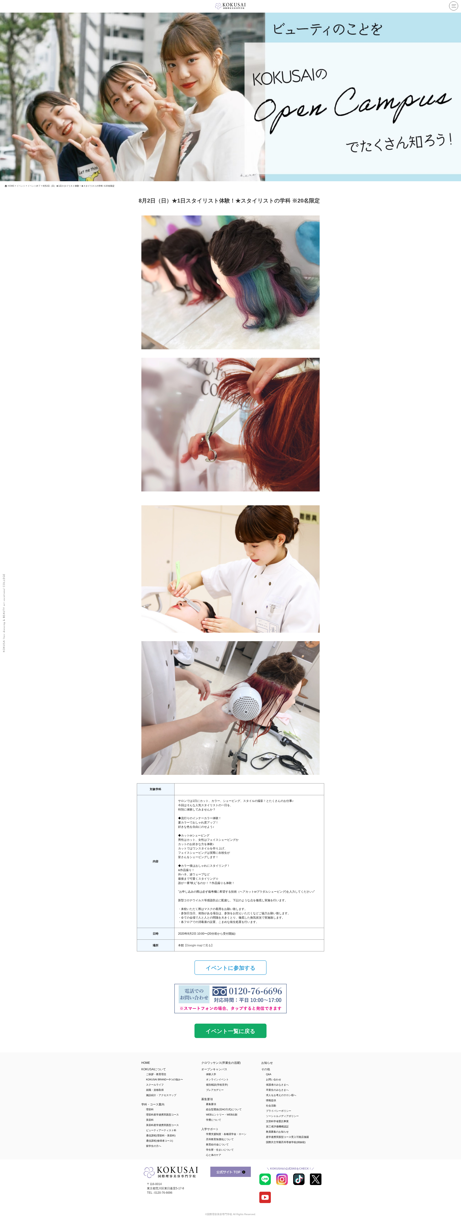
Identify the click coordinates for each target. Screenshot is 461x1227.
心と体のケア (213, 1154)
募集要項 (211, 1104)
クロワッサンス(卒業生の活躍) (221, 1062)
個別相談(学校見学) (217, 1084)
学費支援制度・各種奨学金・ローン (226, 1134)
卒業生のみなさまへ (277, 1089)
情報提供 (271, 1100)
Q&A (268, 1074)
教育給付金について (217, 1144)
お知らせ (267, 1062)
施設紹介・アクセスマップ (161, 1095)
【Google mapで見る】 (199, 945)
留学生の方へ (153, 1145)
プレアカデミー (215, 1089)
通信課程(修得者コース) (159, 1140)
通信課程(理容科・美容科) (161, 1135)
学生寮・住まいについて (220, 1149)
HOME (145, 1062)
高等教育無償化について (220, 1139)
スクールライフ (155, 1084)
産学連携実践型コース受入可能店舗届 (287, 1136)
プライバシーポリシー (278, 1110)
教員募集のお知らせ (277, 1131)
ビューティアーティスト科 (161, 1130)
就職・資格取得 (155, 1089)
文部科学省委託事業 (277, 1121)
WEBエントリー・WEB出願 (221, 1114)
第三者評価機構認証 (277, 1126)
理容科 (150, 1109)
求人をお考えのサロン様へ (281, 1095)
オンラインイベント (217, 1079)
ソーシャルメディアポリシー (282, 1116)
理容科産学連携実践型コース (162, 1114)
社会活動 (271, 1105)
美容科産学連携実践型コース (162, 1125)
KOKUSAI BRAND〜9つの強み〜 (164, 1079)
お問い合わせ (273, 1079)
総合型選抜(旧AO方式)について (224, 1109)
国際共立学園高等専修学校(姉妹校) (286, 1142)
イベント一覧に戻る (230, 1031)
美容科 (150, 1119)
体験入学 (211, 1074)
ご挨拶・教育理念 (156, 1074)
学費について (213, 1119)
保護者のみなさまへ (277, 1084)
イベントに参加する (231, 968)
